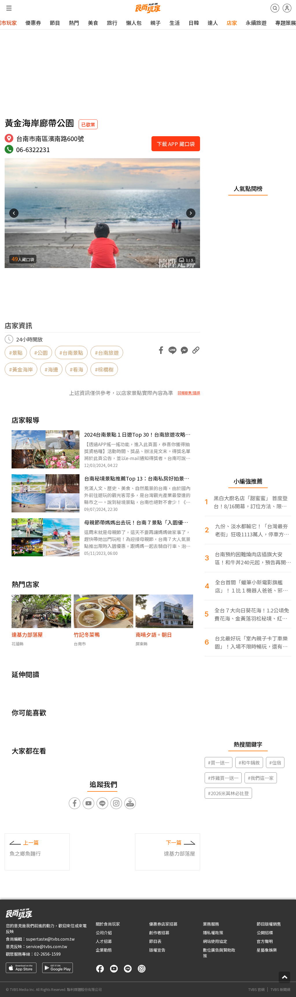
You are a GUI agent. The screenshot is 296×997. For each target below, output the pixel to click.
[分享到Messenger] (184, 350)
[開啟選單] (9, 8)
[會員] (287, 8)
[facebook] (100, 968)
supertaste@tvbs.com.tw (50, 939)
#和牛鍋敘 (249, 762)
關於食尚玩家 (108, 924)
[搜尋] (275, 8)
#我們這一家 (261, 777)
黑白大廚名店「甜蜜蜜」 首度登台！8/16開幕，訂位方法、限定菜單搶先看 (251, 502)
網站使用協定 (215, 941)
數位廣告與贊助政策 (219, 953)
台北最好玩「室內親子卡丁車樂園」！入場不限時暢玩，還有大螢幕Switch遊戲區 (251, 642)
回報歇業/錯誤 (189, 392)
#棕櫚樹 (104, 369)
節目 (55, 22)
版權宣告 (157, 950)
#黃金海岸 (21, 369)
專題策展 (285, 22)
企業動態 (104, 950)
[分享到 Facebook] (161, 350)
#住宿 (275, 762)
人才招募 (104, 941)
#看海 (76, 369)
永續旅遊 (256, 22)
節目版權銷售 (269, 924)
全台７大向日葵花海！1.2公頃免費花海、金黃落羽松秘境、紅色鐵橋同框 (251, 614)
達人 (213, 22)
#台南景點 (71, 352)
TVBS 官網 (256, 989)
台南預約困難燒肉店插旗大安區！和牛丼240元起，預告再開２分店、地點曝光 (253, 558)
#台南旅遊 (107, 352)
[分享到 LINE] (172, 350)
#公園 (41, 352)
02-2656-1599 (47, 954)
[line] (127, 968)
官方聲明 (265, 941)
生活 (174, 22)
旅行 (112, 22)
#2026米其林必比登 (228, 793)
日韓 (193, 22)
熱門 (74, 22)
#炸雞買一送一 (223, 777)
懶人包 (134, 22)
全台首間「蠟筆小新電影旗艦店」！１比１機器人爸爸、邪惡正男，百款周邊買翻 (251, 586)
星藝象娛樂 (267, 950)
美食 (93, 22)
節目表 (155, 941)
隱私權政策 (213, 932)
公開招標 (265, 932)
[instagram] (141, 968)
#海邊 (51, 369)
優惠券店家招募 (163, 924)
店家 (232, 22)
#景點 (16, 352)
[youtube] (114, 968)
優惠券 (33, 22)
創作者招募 (159, 932)
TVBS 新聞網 (280, 989)
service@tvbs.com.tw (46, 946)
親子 (155, 22)
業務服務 (211, 924)
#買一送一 (218, 762)
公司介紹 (104, 932)
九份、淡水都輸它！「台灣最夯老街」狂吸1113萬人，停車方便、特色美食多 (251, 530)
